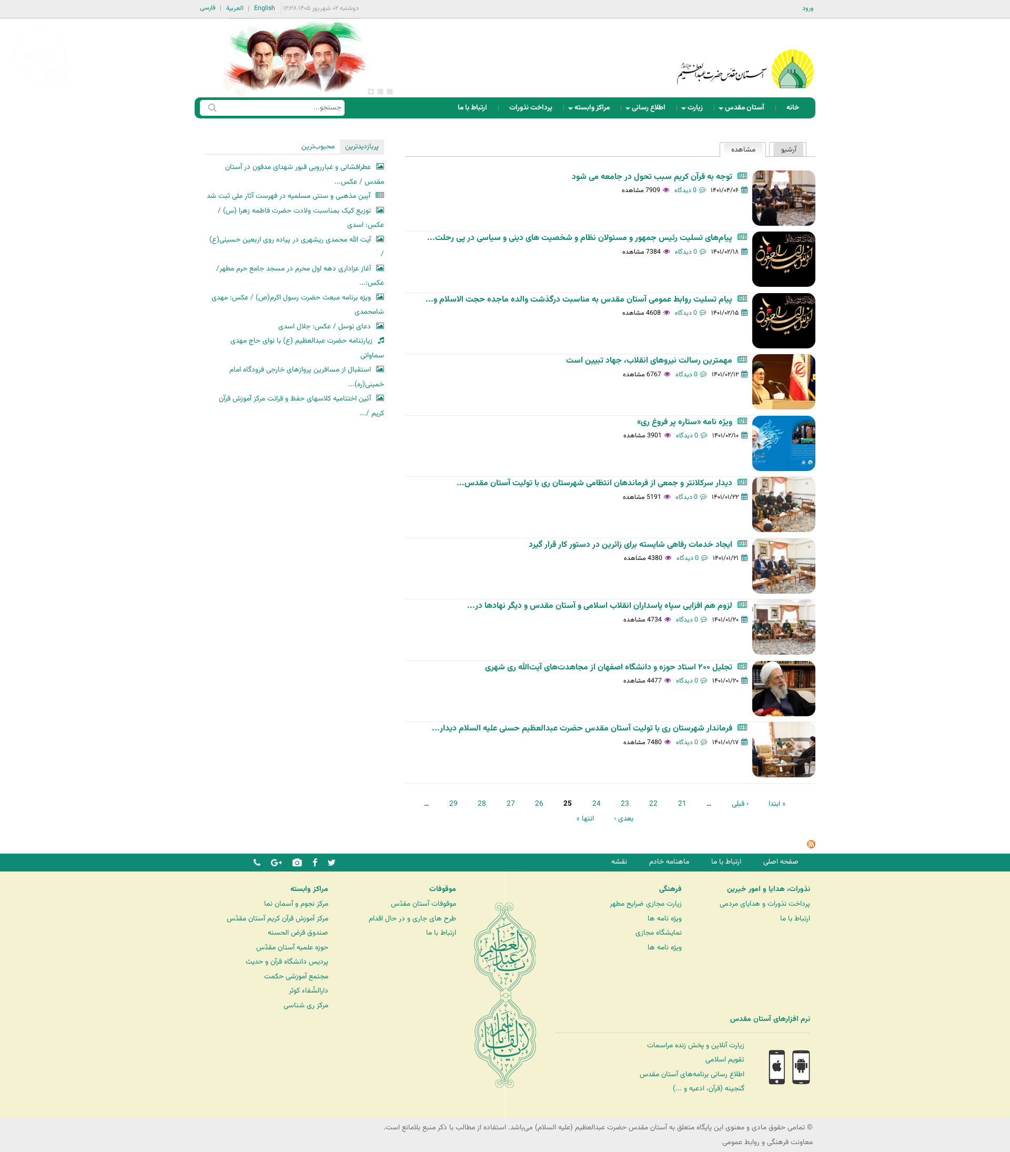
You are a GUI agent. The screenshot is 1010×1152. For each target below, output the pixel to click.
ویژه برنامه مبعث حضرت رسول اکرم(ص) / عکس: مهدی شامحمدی (297, 305)
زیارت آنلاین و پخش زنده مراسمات (695, 1045)
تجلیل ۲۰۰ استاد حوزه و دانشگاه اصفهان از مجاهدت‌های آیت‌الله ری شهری (608, 667)
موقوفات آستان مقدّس (423, 903)
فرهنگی (670, 889)
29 (453, 803)
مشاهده (739, 149)
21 (682, 803)
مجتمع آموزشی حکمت (296, 976)
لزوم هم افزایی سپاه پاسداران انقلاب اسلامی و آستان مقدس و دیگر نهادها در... (599, 606)
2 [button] (380, 91)
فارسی (208, 8)
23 (625, 803)
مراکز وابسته (595, 110)
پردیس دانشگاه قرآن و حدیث (287, 961)
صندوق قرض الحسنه (298, 932)
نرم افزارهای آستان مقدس (770, 1019)
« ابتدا (777, 803)
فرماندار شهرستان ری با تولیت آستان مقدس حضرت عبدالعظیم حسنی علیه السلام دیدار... (582, 728)
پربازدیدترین (362, 146)
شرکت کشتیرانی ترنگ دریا (36, 1041)
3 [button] (371, 91)
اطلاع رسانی (652, 110)
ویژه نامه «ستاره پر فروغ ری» (684, 422)
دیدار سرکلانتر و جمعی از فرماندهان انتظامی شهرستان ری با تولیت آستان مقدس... (594, 483)
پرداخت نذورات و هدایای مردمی (765, 903)
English (264, 8)
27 (511, 803)
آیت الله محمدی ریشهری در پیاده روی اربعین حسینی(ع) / (296, 247)
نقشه (619, 861)
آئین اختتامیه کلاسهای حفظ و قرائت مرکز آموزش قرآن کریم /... (301, 406)
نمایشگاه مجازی (658, 932)
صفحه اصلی (781, 861)
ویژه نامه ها (665, 918)
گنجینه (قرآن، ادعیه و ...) (708, 1088)
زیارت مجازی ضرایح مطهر (646, 903)
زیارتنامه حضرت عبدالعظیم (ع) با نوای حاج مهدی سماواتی (307, 348)
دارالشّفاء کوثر (308, 990)
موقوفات (442, 889)
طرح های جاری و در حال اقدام (412, 918)
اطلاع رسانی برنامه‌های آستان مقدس (692, 1074)
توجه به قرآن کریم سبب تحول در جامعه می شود (652, 177)
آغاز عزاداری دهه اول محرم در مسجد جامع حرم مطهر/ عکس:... (300, 276)
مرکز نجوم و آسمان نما (296, 903)
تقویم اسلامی (724, 1059)
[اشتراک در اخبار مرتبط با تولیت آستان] (811, 846)
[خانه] (745, 55)
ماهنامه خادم (669, 861)
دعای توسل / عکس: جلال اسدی (324, 326)
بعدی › (623, 818)
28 (482, 803)
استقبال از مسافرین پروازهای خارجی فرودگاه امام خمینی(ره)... (306, 377)
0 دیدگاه (685, 190)
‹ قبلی (740, 803)
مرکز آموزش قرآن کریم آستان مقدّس (277, 918)
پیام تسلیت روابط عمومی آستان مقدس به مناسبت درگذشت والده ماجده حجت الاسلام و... (579, 299)
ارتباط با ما (472, 107)
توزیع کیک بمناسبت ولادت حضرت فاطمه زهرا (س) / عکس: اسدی (301, 218)
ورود (808, 8)
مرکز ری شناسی (306, 1005)
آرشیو (788, 149)
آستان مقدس (748, 110)
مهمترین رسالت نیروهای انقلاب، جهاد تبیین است (649, 360)
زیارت (698, 110)
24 (596, 803)
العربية (235, 8)
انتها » (585, 818)
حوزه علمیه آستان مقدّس (292, 947)
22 (653, 803)
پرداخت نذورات (530, 107)
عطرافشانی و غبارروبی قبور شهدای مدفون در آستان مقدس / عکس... (304, 174)
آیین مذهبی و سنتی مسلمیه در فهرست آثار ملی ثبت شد (288, 196)
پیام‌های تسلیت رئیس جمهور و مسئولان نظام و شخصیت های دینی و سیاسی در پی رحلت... (579, 238)
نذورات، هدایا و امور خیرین (768, 889)
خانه (792, 107)
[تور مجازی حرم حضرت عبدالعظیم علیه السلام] (42, 86)
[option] (295, 57)
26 (539, 803)
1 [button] (390, 91)
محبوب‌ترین (318, 146)
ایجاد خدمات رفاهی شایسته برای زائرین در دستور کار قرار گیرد (630, 545)
